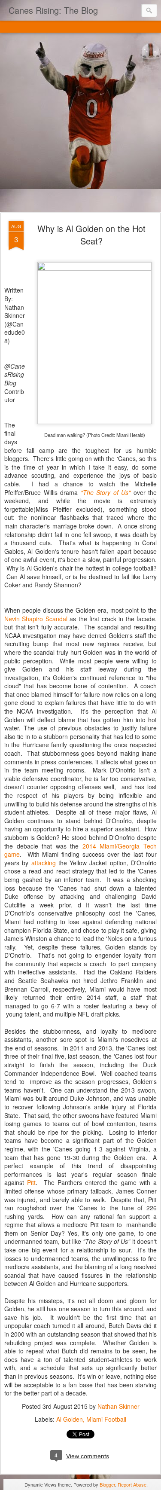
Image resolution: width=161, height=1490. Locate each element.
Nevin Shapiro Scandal (35, 618)
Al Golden (69, 1419)
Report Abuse (132, 1484)
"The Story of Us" (106, 492)
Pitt (31, 1182)
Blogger (107, 1484)
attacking (43, 862)
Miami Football (106, 1419)
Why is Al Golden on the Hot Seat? (91, 234)
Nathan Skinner (118, 1406)
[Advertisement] (80, 123)
